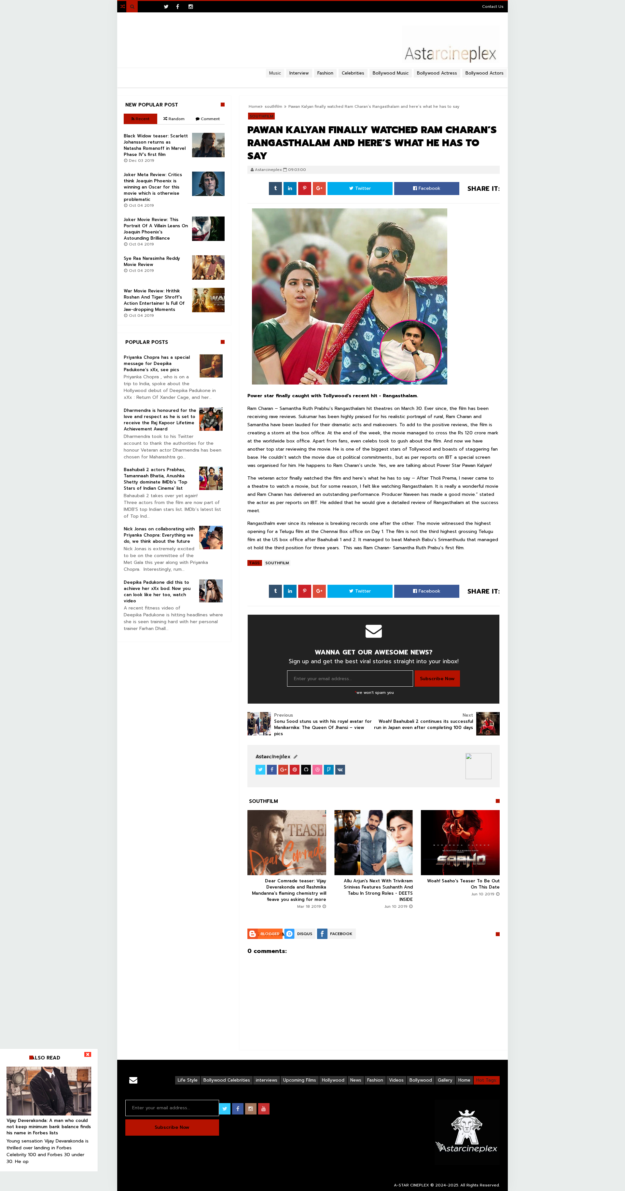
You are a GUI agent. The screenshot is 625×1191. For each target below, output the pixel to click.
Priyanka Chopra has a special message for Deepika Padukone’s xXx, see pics (157, 363)
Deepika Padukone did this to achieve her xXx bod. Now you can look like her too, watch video (157, 591)
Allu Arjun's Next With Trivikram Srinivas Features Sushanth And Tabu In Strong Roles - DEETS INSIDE (378, 890)
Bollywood (421, 1080)
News (355, 1080)
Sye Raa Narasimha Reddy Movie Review (152, 261)
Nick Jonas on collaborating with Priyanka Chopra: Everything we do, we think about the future (159, 535)
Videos (396, 1080)
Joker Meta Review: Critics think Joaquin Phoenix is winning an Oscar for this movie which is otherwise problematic (153, 187)
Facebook (428, 188)
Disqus (304, 934)
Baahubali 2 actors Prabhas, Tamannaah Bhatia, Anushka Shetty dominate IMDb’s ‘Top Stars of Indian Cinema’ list (155, 479)
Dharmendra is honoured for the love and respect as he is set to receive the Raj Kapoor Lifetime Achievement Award (160, 419)
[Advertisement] (312, 80)
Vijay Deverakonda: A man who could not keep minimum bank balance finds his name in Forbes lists (49, 1126)
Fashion (375, 1080)
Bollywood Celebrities (226, 1080)
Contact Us (493, 6)
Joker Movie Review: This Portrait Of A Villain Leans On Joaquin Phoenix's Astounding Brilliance (156, 229)
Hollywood (333, 1080)
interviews (266, 1080)
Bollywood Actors (484, 73)
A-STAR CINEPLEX (411, 1185)
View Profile (272, 757)
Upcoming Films (299, 1080)
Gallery (445, 1080)
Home (464, 1080)
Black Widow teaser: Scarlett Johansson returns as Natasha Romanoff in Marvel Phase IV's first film (156, 145)
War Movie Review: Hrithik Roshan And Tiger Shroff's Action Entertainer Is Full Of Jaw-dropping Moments (154, 300)
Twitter (362, 188)
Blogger (269, 934)
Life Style (188, 1080)
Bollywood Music (391, 73)
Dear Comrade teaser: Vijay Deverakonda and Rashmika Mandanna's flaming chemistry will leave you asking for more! (289, 890)
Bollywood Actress (437, 73)
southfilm (277, 563)
